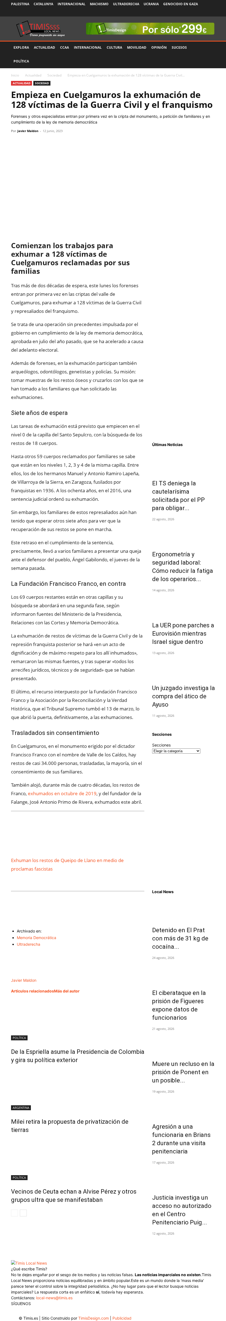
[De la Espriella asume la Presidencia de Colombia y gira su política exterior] (77, 1019)
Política (21, 61)
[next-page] (23, 1213)
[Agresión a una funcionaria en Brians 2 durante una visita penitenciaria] (183, 1105)
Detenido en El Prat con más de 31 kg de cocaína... (180, 938)
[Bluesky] (211, 12)
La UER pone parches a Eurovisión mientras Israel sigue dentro (183, 633)
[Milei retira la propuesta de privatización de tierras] (77, 1089)
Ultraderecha (126, 4)
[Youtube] (202, 12)
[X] (193, 12)
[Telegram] (54, 143)
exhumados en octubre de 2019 (62, 793)
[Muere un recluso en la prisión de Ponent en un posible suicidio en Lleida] (183, 1042)
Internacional (71, 4)
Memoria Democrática (36, 937)
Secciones (161, 745)
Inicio (15, 75)
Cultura (114, 47)
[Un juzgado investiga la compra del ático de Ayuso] (183, 667)
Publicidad (121, 1318)
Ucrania (151, 4)
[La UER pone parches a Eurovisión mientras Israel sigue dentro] (183, 604)
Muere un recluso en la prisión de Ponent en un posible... (183, 1072)
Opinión (159, 47)
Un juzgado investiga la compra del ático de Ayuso (183, 696)
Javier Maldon (27, 131)
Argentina (21, 1108)
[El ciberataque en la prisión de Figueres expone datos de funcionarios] (183, 971)
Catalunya (43, 4)
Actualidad (44, 47)
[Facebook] (174, 12)
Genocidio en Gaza (180, 4)
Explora (21, 47)
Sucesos (179, 47)
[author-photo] (26, 974)
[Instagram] (183, 12)
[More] (67, 143)
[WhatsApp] (41, 143)
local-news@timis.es (54, 1297)
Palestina (20, 4)
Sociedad (54, 75)
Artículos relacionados (32, 991)
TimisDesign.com (94, 1318)
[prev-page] (14, 1213)
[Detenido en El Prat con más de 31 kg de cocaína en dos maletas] (183, 909)
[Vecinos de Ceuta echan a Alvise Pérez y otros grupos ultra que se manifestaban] (77, 1159)
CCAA (64, 47)
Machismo (99, 4)
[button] (208, 47)
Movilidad (136, 47)
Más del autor (67, 991)
